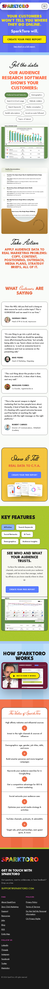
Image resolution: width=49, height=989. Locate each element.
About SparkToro (8, 902)
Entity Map (5, 934)
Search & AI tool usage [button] (15, 101)
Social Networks (10, 534)
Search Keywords (26, 527)
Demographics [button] (36, 95)
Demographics (10, 542)
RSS (3, 929)
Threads (4, 950)
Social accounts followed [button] (34, 113)
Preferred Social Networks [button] (16, 95)
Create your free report (24, 39)
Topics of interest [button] (24, 119)
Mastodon (5, 968)
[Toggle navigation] (44, 6)
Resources (5, 915)
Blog (3, 925)
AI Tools (27, 534)
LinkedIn (4, 945)
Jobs (3, 920)
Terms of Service (33, 906)
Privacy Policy (31, 902)
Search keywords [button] (14, 107)
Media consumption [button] (33, 107)
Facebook (5, 959)
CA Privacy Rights (33, 918)
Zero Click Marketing (9, 906)
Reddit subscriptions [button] (12, 113)
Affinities (8, 527)
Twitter (4, 963)
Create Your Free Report (24, 475)
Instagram (5, 954)
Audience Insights (30, 542)
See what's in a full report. (24, 46)
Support (4, 911)
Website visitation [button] (36, 101)
